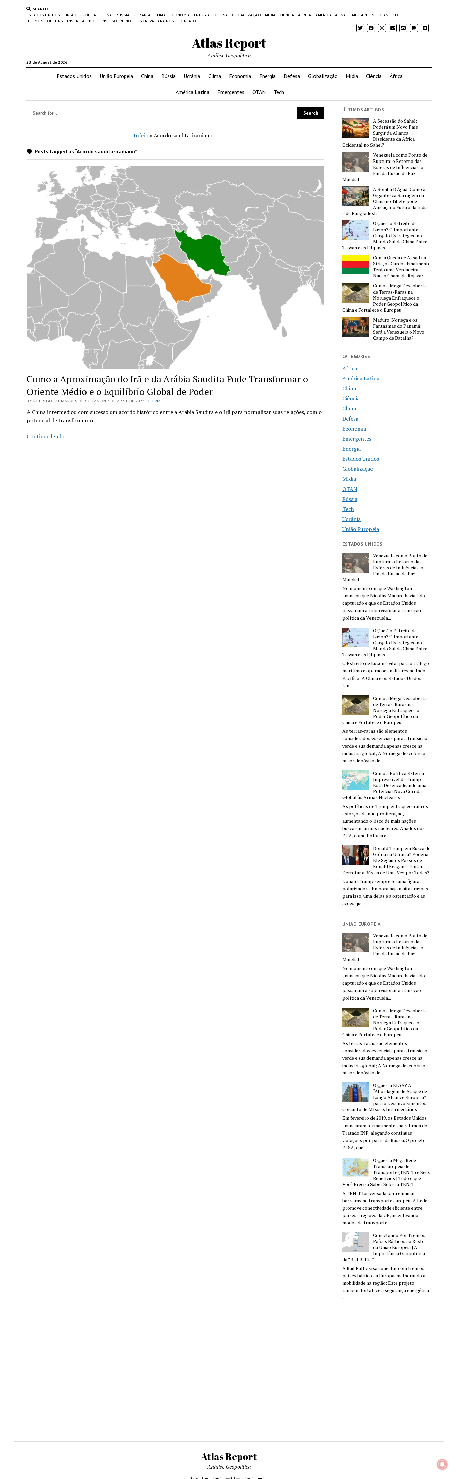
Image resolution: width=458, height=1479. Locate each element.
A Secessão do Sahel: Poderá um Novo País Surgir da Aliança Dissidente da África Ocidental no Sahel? (380, 133)
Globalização (246, 14)
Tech (397, 14)
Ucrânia (142, 14)
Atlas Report (229, 42)
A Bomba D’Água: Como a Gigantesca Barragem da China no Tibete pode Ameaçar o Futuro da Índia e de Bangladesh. (385, 201)
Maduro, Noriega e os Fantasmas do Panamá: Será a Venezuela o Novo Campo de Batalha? (398, 329)
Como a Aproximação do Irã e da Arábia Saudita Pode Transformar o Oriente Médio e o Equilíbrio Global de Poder (167, 385)
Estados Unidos (43, 14)
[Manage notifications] (442, 1464)
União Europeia (80, 14)
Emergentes (362, 14)
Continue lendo (45, 436)
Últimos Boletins (44, 20)
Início (141, 135)
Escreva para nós (156, 20)
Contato (187, 20)
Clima (160, 14)
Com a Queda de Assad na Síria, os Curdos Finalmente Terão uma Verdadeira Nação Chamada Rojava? (402, 267)
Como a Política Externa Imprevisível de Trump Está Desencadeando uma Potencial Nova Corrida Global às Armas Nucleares (384, 785)
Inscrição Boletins (87, 20)
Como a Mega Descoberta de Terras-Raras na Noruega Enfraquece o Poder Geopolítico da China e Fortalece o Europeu (384, 298)
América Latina (330, 14)
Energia (202, 14)
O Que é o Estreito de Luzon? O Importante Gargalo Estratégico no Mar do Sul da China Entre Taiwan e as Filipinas (384, 235)
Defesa (221, 14)
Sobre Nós (123, 20)
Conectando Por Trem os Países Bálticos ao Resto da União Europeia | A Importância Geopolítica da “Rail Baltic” (383, 1247)
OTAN (383, 14)
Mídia (270, 14)
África (304, 14)
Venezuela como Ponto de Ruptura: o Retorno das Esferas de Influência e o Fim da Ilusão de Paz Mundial (384, 167)
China (106, 14)
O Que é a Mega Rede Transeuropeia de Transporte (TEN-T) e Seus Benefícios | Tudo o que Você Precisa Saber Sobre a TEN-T (386, 1172)
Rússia (122, 14)
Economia (180, 14)
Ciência (287, 14)
